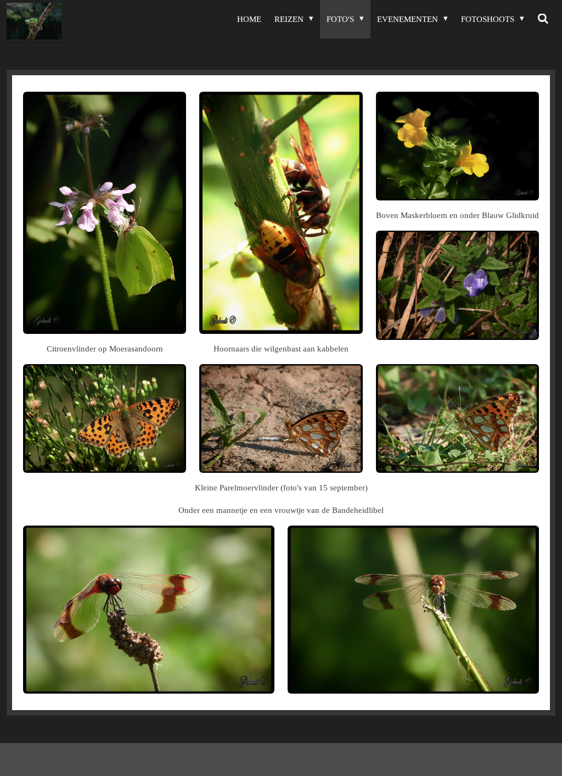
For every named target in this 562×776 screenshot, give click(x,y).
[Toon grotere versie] (104, 213)
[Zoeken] (543, 19)
